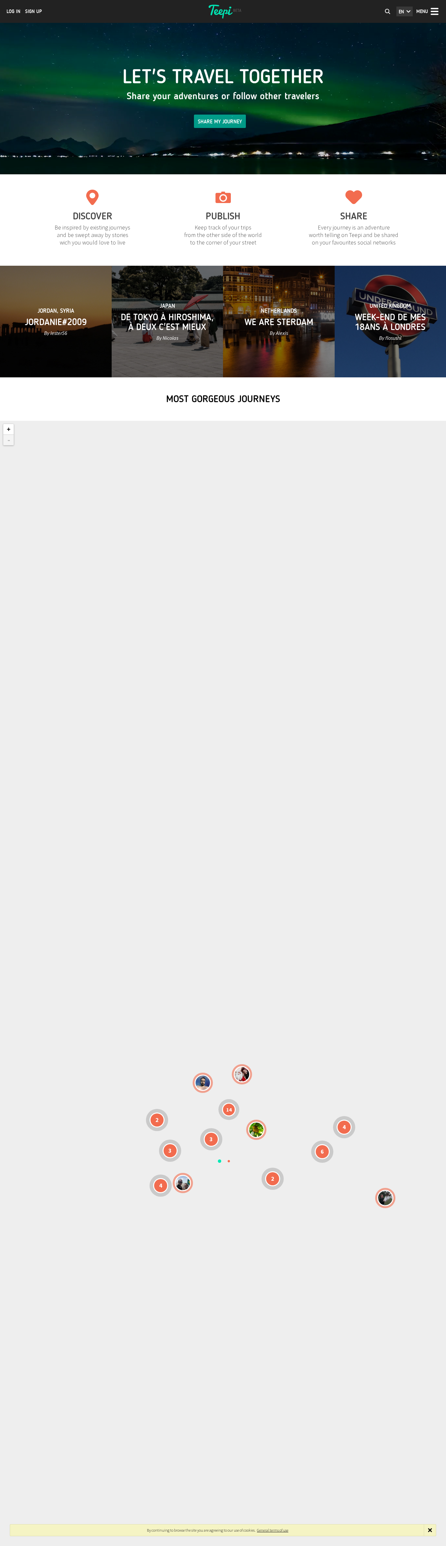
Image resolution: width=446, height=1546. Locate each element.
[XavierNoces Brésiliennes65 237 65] (183, 1183)
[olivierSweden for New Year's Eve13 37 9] (242, 1074)
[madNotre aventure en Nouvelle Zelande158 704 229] (385, 1198)
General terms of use (272, 1530)
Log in (13, 11)
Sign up (33, 11)
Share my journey (220, 121)
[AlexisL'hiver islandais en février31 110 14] (203, 1083)
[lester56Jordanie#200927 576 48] (256, 1130)
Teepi (223, 11)
